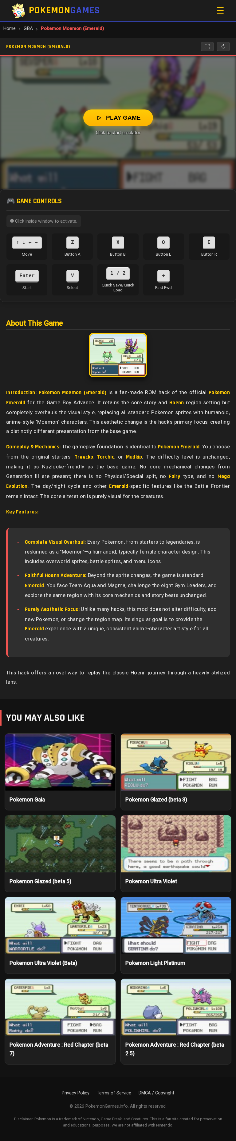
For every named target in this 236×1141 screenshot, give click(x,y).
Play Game (123, 117)
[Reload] (223, 46)
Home (9, 28)
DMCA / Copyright (156, 1093)
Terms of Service (114, 1093)
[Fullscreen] (207, 46)
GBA (28, 28)
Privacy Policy (75, 1093)
